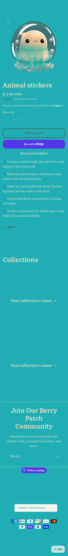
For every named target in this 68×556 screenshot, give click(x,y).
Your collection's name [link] (32, 301)
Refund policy (30, 537)
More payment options (34, 153)
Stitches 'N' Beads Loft (32, 533)
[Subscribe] (57, 456)
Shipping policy (47, 543)
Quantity (8, 112)
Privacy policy (50, 537)
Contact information (35, 549)
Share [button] (11, 227)
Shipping (7, 99)
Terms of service (25, 543)
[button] (5, 5)
